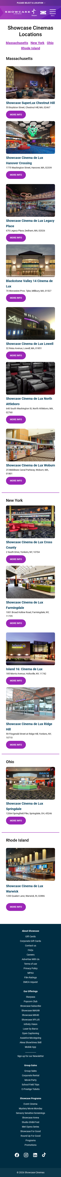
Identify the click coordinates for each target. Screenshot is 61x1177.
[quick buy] (43, 12)
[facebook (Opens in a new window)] (17, 1155)
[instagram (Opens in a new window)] (26, 1155)
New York (37, 43)
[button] (30, 82)
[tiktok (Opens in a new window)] (44, 1155)
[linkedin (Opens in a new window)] (35, 1155)
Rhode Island (30, 48)
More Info (16, 114)
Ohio (50, 43)
